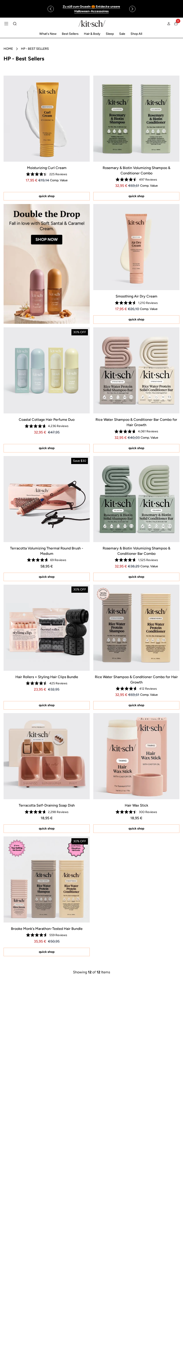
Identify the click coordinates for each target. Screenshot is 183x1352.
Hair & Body (92, 34)
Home (8, 49)
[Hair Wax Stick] (136, 756)
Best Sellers (70, 34)
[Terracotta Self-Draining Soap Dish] (47, 756)
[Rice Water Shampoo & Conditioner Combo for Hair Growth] (136, 628)
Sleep (110, 34)
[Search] (15, 24)
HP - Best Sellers (35, 49)
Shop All (136, 34)
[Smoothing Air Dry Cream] (136, 247)
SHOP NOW (46, 239)
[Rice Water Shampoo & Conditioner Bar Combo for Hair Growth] (136, 370)
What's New (47, 34)
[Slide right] (132, 9)
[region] (91, 9)
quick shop (46, 196)
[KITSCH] (92, 23)
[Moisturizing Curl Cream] (47, 119)
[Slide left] (51, 9)
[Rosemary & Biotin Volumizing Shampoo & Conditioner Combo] (136, 119)
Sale (122, 34)
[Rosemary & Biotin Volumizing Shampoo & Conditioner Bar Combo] (136, 499)
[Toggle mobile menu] (6, 24)
